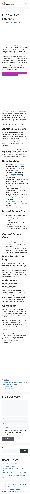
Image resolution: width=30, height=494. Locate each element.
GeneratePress (24, 491)
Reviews (6, 380)
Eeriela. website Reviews (9, 384)
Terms (14, 486)
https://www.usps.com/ (15, 201)
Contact (18, 489)
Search (4, 448)
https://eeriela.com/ (20, 165)
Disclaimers (23, 484)
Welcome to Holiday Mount (11, 484)
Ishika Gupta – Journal (8, 466)
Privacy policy (21, 486)
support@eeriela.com (17, 174)
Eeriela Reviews (21, 382)
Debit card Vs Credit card (9, 463)
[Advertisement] (15, 35)
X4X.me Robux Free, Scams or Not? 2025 (14, 473)
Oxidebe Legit (8, 386)
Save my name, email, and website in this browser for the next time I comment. (15, 432)
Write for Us (8, 486)
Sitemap (12, 489)
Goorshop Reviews (9, 388)
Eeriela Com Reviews (10, 382)
